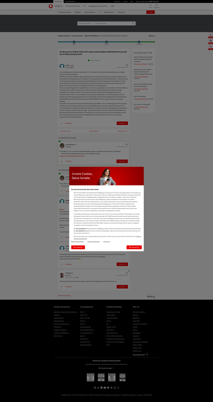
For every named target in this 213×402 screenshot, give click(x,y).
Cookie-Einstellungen (93, 241)
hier (100, 197)
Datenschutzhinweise (77, 241)
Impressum (106, 241)
